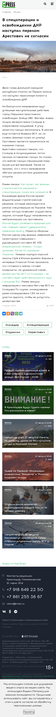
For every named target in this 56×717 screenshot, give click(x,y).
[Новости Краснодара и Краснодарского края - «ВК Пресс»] (8, 4)
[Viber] (12, 313)
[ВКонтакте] (4, 313)
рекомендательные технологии (17, 676)
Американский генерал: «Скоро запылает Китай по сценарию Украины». (22, 250)
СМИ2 (6, 347)
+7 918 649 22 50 (25, 589)
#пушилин (12, 332)
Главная (6, 12)
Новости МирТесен (14, 563)
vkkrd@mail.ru (15, 603)
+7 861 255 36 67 (24, 596)
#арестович (36, 332)
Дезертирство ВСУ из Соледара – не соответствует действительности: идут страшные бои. (27, 277)
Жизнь (16, 12)
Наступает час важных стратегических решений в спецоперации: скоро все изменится (25, 188)
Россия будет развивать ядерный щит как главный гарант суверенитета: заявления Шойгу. (26, 227)
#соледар (12, 325)
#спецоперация (38, 325)
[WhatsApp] (16, 313)
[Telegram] (21, 313)
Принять (28, 711)
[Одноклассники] (8, 313)
